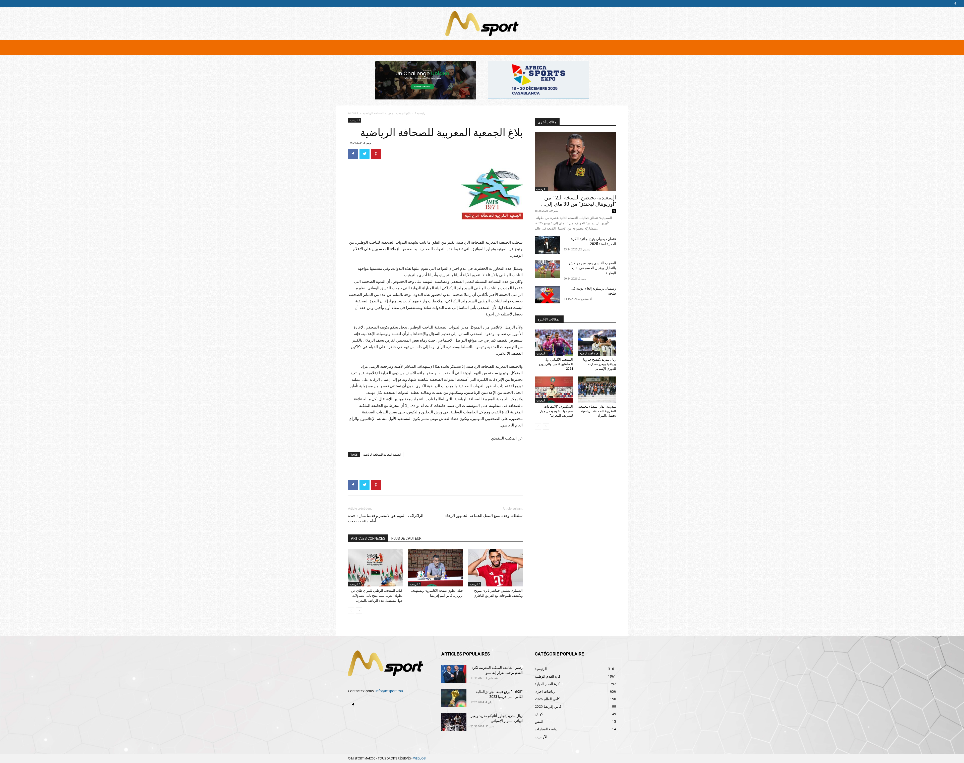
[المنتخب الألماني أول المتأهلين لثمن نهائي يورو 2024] (554, 343)
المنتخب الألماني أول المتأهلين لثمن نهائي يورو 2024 (556, 364)
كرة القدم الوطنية (589, 353)
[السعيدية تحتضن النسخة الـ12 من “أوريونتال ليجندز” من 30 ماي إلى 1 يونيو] (575, 161)
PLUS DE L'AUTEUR (406, 538)
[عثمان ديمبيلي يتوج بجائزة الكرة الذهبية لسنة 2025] (547, 245)
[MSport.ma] (482, 23)
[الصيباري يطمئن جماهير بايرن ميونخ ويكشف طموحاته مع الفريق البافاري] (495, 567)
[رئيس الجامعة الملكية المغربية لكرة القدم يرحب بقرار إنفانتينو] (453, 674)
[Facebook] (955, 3)
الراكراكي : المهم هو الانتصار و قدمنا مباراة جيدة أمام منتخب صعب (385, 518)
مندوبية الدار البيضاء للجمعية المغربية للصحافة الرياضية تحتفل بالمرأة (597, 411)
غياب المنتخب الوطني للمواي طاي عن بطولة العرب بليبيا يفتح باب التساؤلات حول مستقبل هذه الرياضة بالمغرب (377, 596)
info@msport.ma (389, 690)
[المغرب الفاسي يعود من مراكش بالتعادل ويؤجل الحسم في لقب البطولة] (547, 269)
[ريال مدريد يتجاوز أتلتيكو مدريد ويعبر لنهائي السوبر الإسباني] (453, 722)
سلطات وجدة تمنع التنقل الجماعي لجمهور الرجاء (484, 515)
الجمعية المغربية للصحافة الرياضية (382, 454)
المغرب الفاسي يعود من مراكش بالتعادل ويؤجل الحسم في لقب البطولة (592, 268)
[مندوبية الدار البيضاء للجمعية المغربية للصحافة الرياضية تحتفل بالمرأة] (597, 389)
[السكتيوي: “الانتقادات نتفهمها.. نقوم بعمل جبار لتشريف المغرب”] (554, 389)
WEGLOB (419, 758)
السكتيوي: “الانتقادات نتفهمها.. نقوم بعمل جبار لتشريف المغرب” (556, 411)
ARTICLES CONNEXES (368, 538)
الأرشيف (541, 736)
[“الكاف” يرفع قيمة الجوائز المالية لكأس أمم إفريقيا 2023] (453, 698)
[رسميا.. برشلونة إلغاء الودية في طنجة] (547, 294)
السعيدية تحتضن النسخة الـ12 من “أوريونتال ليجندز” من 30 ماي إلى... (578, 201)
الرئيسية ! (421, 113)
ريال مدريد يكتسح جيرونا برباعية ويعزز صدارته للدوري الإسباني (599, 364)
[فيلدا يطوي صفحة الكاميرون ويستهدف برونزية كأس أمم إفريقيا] (435, 567)
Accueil (353, 113)
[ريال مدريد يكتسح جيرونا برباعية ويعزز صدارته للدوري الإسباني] (597, 343)
